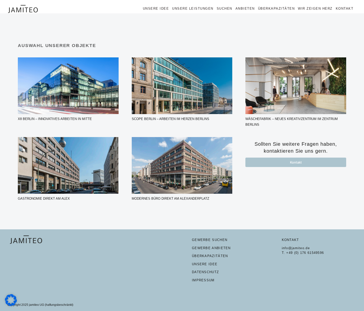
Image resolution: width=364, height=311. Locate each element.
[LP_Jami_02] (182, 59)
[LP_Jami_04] (182, 139)
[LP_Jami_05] (68, 139)
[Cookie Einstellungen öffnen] (11, 305)
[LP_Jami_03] (295, 59)
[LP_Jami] (68, 59)
